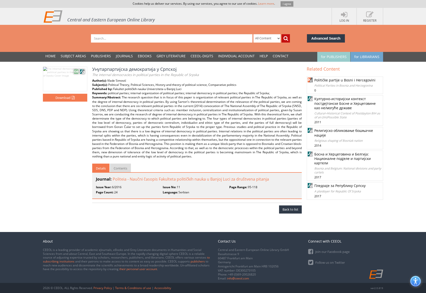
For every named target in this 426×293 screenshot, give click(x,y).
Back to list (290, 209)
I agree (287, 4)
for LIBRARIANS (366, 56)
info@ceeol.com (238, 278)
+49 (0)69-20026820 (242, 274)
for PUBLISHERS (334, 56)
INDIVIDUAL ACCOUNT (236, 56)
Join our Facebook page (332, 251)
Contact (280, 56)
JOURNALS (124, 56)
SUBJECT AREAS (73, 56)
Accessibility (162, 288)
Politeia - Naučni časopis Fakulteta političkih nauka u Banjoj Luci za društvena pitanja (191, 179)
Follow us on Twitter (330, 262)
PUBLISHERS (101, 56)
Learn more (266, 3)
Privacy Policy (102, 288)
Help (264, 56)
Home (50, 56)
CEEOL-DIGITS (202, 56)
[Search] (286, 38)
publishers (198, 261)
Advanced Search (325, 38)
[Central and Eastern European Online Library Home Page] (99, 16)
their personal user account (138, 269)
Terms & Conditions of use (133, 288)
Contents (120, 168)
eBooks (145, 56)
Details (101, 168)
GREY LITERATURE (171, 56)
